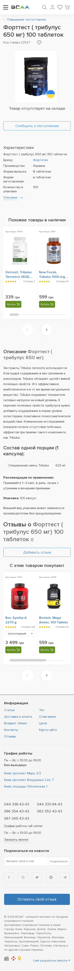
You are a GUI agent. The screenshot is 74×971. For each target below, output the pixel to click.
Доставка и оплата (18, 717)
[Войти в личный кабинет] (52, 7)
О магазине (47, 717)
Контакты (11, 730)
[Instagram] (23, 877)
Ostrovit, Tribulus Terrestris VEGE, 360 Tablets (18, 276)
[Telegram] (65, 877)
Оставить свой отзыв (37, 899)
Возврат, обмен (15, 723)
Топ (41, 710)
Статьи (9, 710)
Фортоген (40, 160)
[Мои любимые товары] (60, 7)
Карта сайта (48, 730)
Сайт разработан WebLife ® (51, 960)
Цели (43, 723)
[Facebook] (9, 877)
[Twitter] (37, 877)
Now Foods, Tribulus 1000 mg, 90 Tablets (52, 276)
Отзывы (10, 736)
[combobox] (20, 633)
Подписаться (59, 861)
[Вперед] (46, 329)
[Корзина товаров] (67, 7)
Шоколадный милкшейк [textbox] (21, 633)
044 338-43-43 (16, 804)
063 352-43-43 (49, 811)
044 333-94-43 (49, 804)
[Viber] (51, 877)
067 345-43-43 (16, 818)
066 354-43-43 (16, 811)
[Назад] (27, 329)
